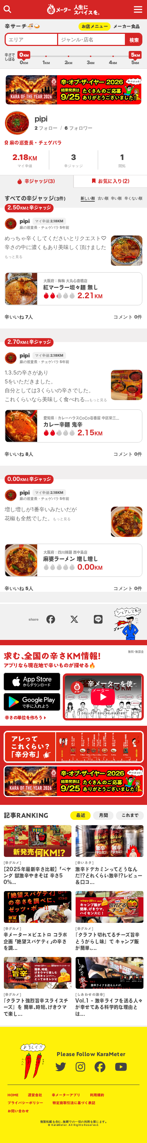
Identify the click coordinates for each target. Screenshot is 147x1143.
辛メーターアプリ (66, 1095)
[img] (7, 9)
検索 (134, 40)
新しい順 (88, 198)
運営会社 (35, 1095)
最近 (80, 815)
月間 (103, 815)
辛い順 (116, 198)
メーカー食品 (126, 26)
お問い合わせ (18, 1111)
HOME (13, 1095)
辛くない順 (133, 198)
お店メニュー (94, 26)
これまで (129, 815)
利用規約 (97, 1095)
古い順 (103, 198)
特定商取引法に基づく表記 (73, 1103)
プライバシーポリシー (25, 1103)
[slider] (23, 56)
